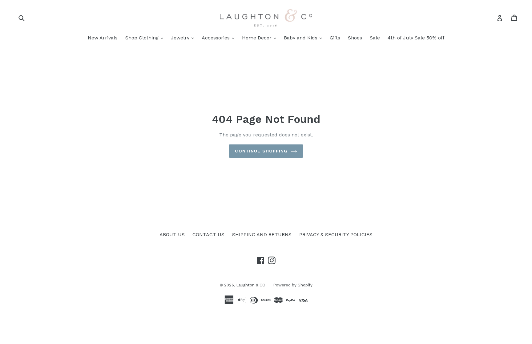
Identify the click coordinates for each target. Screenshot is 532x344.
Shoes (355, 38)
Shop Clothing (145, 37)
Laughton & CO (250, 285)
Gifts (335, 38)
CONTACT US (208, 234)
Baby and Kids (304, 37)
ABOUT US (172, 234)
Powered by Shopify (292, 285)
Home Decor (260, 37)
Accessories (219, 37)
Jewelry (184, 37)
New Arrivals (103, 38)
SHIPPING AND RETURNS (262, 234)
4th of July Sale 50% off (416, 38)
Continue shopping (261, 150)
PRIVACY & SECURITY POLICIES (336, 234)
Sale (375, 38)
